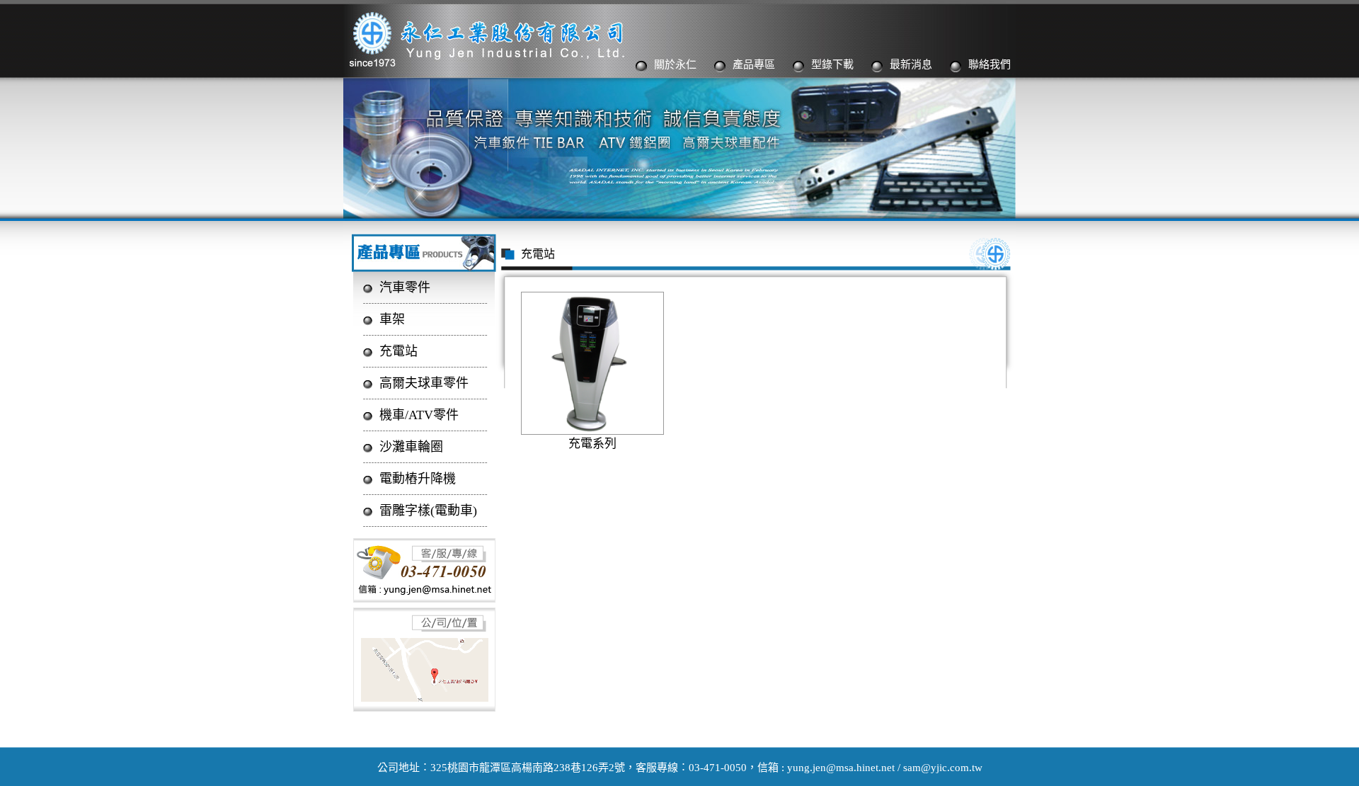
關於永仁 (675, 64)
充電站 (398, 351)
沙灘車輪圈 (411, 447)
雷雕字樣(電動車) (428, 510)
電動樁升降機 (417, 479)
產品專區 (754, 64)
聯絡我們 (989, 64)
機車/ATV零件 (419, 415)
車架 (392, 319)
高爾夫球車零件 (424, 383)
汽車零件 (404, 287)
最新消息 (911, 64)
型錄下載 (832, 64)
